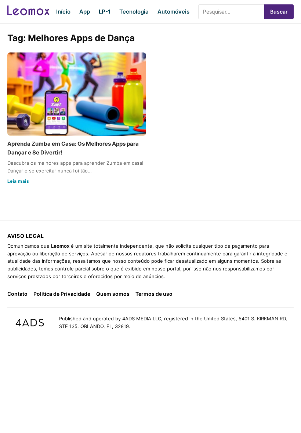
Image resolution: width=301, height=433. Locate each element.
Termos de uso (154, 294)
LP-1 (104, 11)
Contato (17, 294)
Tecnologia (134, 11)
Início (63, 11)
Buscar (279, 11)
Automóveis (173, 11)
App (84, 11)
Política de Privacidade (61, 294)
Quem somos (113, 294)
